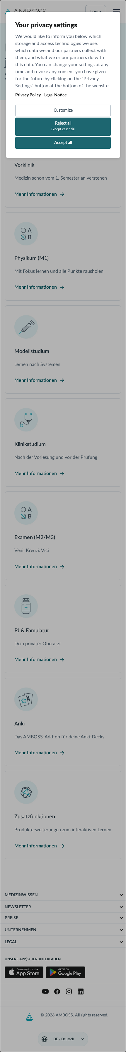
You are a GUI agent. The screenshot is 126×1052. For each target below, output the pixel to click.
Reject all (63, 126)
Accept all (63, 143)
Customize (63, 110)
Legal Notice (55, 95)
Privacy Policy (28, 95)
